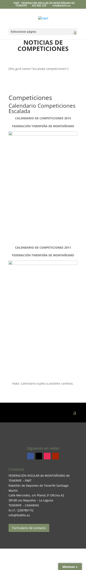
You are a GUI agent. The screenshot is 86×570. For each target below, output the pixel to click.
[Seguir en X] (38, 456)
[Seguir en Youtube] (55, 456)
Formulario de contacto (29, 528)
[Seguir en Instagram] (47, 456)
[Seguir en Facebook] (30, 456)
